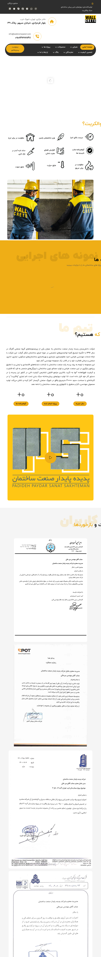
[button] (36, 9)
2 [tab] (48, 883)
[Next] (50, 875)
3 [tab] (48, 887)
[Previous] (50, 301)
